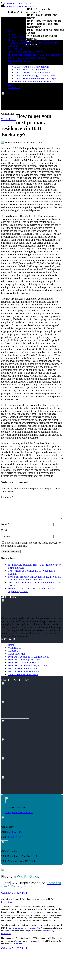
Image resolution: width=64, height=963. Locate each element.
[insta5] (15, 774)
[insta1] (15, 699)
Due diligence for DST (20, 60)
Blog (10, 84)
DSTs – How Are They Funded (30, 69)
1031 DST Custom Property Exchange (28, 665)
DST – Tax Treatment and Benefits (32, 72)
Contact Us (14, 87)
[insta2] (15, 717)
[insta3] (15, 736)
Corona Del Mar (16, 653)
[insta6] (15, 792)
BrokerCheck (7, 902)
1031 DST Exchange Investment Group (28, 656)
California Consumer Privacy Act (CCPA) (26, 928)
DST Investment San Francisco (24, 668)
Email (5, 530)
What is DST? (15, 34)
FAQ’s (11, 63)
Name (5, 524)
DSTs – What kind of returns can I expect (35, 78)
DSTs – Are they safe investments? (32, 66)
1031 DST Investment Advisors (24, 662)
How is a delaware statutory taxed (25, 51)
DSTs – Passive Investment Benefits (26, 57)
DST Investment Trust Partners (24, 671)
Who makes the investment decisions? (34, 81)
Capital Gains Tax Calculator (23, 674)
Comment (7, 497)
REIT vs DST (15, 48)
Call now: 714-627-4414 (14, 892)
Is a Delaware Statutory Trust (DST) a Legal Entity (34, 54)
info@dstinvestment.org (20, 812)
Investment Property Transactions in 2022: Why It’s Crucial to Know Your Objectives (34, 578)
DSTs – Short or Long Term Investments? (36, 75)
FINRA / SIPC (18, 944)
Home (11, 31)
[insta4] (15, 755)
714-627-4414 (17, 3)
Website (5, 536)
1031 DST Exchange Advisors (24, 659)
